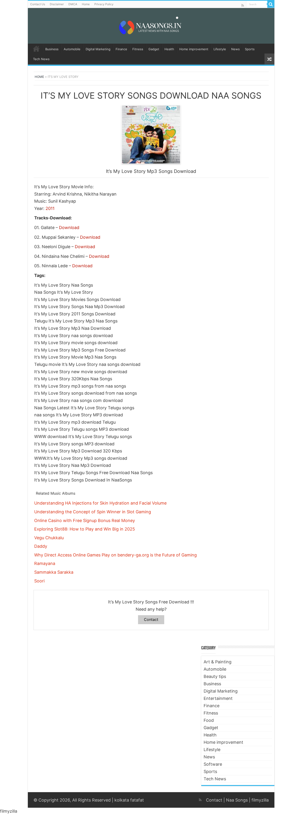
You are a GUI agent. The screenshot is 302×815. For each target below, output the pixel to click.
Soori (39, 580)
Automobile (72, 49)
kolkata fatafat (129, 800)
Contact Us (37, 4)
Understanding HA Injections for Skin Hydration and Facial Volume (100, 503)
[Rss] (242, 5)
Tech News (41, 59)
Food (209, 720)
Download (69, 227)
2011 (50, 208)
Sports (250, 49)
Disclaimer (57, 4)
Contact (151, 619)
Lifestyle (220, 49)
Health (169, 49)
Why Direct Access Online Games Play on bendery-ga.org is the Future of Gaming (115, 554)
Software (213, 764)
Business (52, 49)
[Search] (270, 4)
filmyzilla (260, 800)
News (235, 49)
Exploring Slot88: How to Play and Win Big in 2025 (84, 529)
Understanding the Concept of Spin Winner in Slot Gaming (92, 511)
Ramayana (44, 563)
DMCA (72, 4)
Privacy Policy (103, 4)
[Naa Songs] (151, 25)
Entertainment (218, 698)
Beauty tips (215, 676)
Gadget (153, 49)
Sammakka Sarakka (53, 572)
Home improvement (193, 49)
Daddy (40, 546)
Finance (121, 49)
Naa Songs (237, 800)
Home (86, 4)
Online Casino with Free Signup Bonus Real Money (84, 520)
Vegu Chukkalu (49, 537)
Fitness (137, 49)
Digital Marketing (98, 49)
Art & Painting (217, 661)
